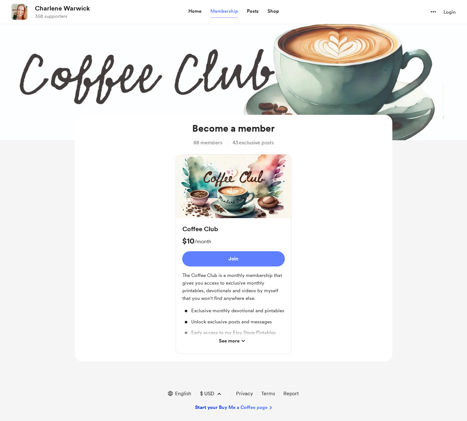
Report (291, 393)
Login (449, 12)
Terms (268, 393)
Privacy (244, 393)
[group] (233, 254)
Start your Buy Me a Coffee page (231, 407)
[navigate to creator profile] (19, 12)
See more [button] (229, 341)
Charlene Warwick (62, 8)
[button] (195, 11)
